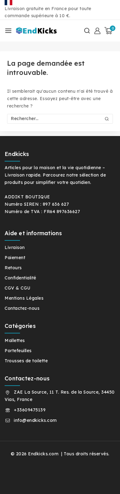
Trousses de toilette (26, 361)
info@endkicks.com (35, 420)
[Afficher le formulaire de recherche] (87, 30)
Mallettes (15, 340)
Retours (13, 267)
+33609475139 (30, 410)
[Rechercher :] (60, 118)
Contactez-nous (22, 308)
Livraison (15, 247)
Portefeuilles (18, 350)
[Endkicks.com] (37, 31)
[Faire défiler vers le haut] (104, 481)
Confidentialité (20, 278)
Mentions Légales (24, 298)
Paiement (15, 257)
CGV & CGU (17, 288)
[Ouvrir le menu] (8, 30)
